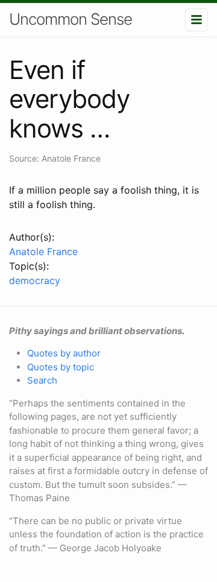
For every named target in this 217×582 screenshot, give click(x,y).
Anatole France (43, 251)
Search (42, 380)
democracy (34, 280)
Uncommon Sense (70, 19)
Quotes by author (64, 353)
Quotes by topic (60, 367)
